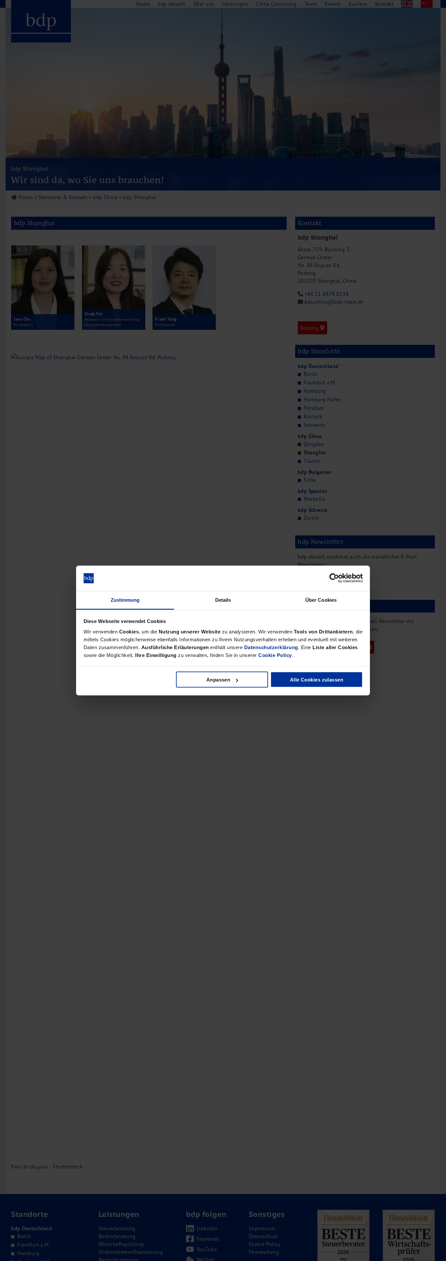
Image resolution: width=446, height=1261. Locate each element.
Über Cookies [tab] (321, 599)
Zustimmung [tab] (125, 599)
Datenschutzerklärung (271, 647)
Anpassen (218, 679)
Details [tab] (223, 599)
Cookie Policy (275, 655)
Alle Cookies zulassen (316, 679)
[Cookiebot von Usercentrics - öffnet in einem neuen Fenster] (334, 578)
